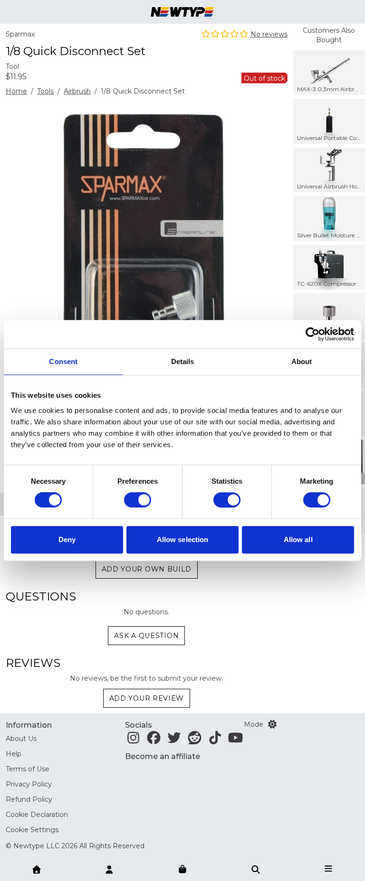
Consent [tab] (63, 361)
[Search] (256, 868)
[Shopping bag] (182, 869)
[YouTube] (235, 740)
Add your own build (147, 569)
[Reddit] (194, 740)
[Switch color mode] (272, 724)
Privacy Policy (29, 784)
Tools (45, 91)
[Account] (109, 868)
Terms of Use (27, 769)
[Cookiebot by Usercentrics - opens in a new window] (312, 334)
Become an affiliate (162, 756)
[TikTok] (215, 740)
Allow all (298, 539)
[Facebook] (153, 740)
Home (16, 91)
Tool (12, 66)
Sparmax (20, 34)
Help (13, 754)
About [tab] (301, 361)
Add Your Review (146, 698)
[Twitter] (174, 740)
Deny (67, 539)
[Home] (36, 868)
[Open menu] (328, 868)
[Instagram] (133, 740)
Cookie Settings (32, 829)
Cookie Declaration (37, 814)
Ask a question (146, 635)
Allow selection (183, 539)
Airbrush (77, 91)
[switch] (137, 499)
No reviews (269, 34)
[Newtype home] (182, 12)
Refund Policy (29, 799)
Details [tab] (182, 361)
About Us (21, 738)
